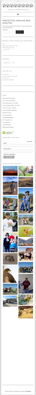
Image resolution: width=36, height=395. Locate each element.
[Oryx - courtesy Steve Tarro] (25, 312)
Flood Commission (7, 115)
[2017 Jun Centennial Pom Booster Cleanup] (25, 254)
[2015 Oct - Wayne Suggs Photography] (25, 182)
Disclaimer (28, 391)
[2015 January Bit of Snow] (10, 336)
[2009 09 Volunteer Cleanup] (10, 289)
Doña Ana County (7, 112)
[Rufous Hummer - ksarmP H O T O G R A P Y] (25, 231)
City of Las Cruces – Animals (9, 108)
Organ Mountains (7, 124)
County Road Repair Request (10, 110)
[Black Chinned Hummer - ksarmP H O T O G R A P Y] (25, 336)
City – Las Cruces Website (9, 100)
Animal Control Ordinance (9, 98)
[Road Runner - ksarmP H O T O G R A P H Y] (10, 360)
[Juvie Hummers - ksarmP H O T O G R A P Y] (25, 171)
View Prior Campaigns (9, 154)
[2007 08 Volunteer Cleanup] (25, 220)
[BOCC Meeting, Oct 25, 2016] (10, 324)
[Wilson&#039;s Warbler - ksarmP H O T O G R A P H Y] (25, 299)
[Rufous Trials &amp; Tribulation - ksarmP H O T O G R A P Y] (25, 324)
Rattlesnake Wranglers (8, 127)
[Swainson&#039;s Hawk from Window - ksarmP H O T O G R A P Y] (10, 274)
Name (5, 143)
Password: (5, 29)
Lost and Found (6, 122)
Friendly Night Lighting (8, 117)
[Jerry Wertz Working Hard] (10, 186)
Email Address (7, 148)
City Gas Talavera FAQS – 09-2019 (11, 105)
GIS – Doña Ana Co (7, 120)
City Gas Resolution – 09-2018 (10, 103)
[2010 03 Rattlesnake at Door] (10, 259)
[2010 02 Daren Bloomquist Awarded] (25, 284)
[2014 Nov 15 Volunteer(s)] (25, 201)
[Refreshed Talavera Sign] (10, 313)
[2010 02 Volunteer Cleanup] (25, 267)
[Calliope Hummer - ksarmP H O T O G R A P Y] (10, 348)
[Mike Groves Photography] (10, 171)
